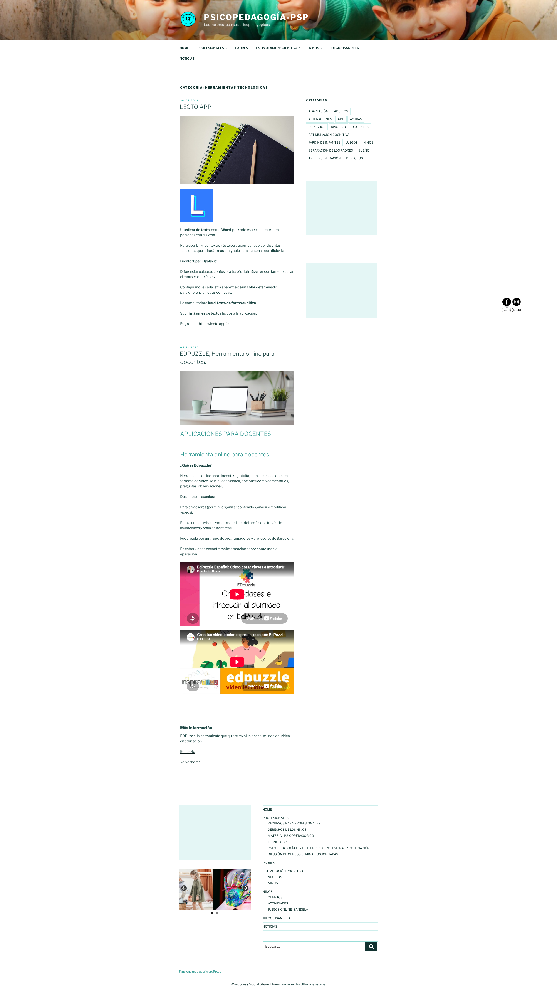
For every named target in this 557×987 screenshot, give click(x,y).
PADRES (241, 48)
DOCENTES (360, 127)
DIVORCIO (338, 127)
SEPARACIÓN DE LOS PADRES (331, 150)
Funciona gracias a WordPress (200, 971)
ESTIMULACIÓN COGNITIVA (329, 134)
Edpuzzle (187, 752)
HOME (184, 48)
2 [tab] (217, 913)
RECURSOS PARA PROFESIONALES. (294, 823)
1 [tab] (212, 913)
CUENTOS (275, 897)
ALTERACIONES (320, 119)
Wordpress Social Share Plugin (255, 984)
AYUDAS (356, 119)
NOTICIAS (187, 58)
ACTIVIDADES (278, 903)
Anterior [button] (184, 888)
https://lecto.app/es (214, 324)
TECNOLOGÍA (278, 842)
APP (341, 119)
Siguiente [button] (245, 888)
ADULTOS (341, 111)
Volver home (190, 762)
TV (311, 158)
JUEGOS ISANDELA (344, 48)
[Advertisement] (341, 208)
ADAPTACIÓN (318, 111)
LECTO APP (195, 106)
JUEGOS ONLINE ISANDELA (288, 909)
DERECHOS (317, 127)
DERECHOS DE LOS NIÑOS (287, 829)
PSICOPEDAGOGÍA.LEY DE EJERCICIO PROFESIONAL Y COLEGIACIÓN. (319, 848)
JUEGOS (352, 142)
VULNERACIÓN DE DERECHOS (340, 158)
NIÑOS (368, 142)
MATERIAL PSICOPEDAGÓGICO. (291, 835)
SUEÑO (364, 150)
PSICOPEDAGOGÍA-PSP (256, 17)
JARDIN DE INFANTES (324, 142)
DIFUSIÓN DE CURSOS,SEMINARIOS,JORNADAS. (303, 854)
